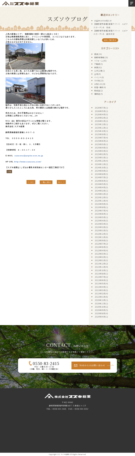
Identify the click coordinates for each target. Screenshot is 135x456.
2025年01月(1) (101, 157)
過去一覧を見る (110, 40)
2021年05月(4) (101, 283)
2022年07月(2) (101, 243)
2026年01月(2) (101, 121)
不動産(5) (98, 64)
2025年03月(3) (101, 151)
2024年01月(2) (101, 194)
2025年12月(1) (101, 124)
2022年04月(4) (101, 250)
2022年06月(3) (101, 247)
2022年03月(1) (101, 253)
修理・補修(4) (100, 87)
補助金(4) (98, 94)
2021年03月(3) (101, 290)
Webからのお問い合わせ (92, 365)
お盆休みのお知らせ (103, 20)
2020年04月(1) (101, 316)
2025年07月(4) (101, 137)
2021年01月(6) (101, 296)
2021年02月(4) (101, 293)
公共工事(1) (99, 70)
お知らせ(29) (99, 84)
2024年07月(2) (101, 177)
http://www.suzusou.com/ (27, 162)
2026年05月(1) (101, 111)
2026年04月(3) (101, 114)
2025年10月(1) (101, 131)
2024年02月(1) (101, 190)
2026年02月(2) (101, 117)
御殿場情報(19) (101, 57)
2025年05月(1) (101, 144)
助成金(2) (98, 90)
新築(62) (98, 67)
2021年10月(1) (101, 270)
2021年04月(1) (101, 287)
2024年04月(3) (101, 187)
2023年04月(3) (101, 220)
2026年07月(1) (101, 107)
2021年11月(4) (101, 267)
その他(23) (99, 80)
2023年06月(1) (101, 214)
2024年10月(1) (101, 167)
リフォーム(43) (100, 60)
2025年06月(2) (101, 141)
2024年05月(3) (101, 184)
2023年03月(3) (101, 224)
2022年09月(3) (101, 240)
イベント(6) (99, 77)
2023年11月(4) (101, 200)
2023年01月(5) (101, 230)
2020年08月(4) (101, 313)
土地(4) (97, 74)
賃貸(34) (98, 54)
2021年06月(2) (101, 280)
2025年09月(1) (101, 134)
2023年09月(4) (101, 204)
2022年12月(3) (101, 234)
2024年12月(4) (101, 160)
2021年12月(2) (101, 263)
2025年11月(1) (101, 127)
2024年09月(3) (101, 170)
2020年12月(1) (101, 300)
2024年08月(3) (101, 174)
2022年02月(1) (101, 257)
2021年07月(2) (101, 277)
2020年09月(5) (101, 310)
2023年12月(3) (101, 197)
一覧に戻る (46, 182)
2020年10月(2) (101, 306)
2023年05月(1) (101, 217)
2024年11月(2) (101, 164)
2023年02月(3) (101, 227)
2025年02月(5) (101, 154)
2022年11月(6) (101, 237)
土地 (9, 171)
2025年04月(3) (101, 147)
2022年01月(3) (101, 260)
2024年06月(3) (101, 180)
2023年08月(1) (101, 207)
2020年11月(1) (101, 303)
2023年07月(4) (101, 210)
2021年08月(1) (101, 273)
